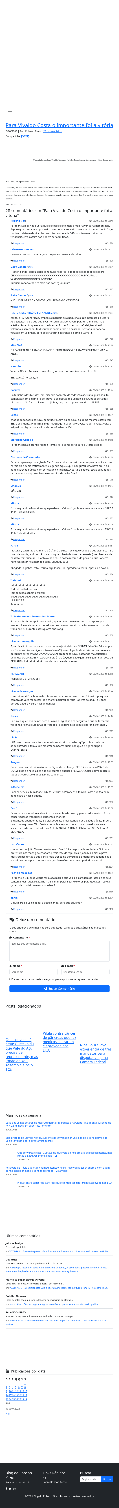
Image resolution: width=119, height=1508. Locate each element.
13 (19, 1391)
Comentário (21, 937)
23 (7, 1399)
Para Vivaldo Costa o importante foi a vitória (59, 125)
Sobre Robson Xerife (55, 1482)
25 (13, 1399)
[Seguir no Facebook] (54, 3)
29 (25, 1399)
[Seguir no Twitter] (58, 3)
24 (10, 1399)
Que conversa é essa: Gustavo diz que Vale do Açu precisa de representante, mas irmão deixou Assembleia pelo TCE (22, 1054)
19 (16, 1395)
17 (10, 1395)
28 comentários (52, 131)
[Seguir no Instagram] (63, 3)
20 (19, 1395)
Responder (19, 243)
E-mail (70, 966)
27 (19, 1399)
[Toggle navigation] (10, 110)
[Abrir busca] (112, 110)
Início (46, 1478)
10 (10, 1391)
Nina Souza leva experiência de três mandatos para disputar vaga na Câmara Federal (96, 1053)
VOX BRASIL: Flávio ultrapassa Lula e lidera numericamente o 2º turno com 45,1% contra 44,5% (58, 1251)
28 (22, 1399)
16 (7, 1395)
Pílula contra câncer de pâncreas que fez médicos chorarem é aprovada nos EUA (59, 1042)
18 (13, 1395)
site (23, 220)
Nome (17, 966)
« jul (8, 1413)
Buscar (107, 1479)
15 (25, 1391)
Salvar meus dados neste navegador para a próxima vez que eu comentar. (55, 979)
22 (25, 1395)
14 (22, 1391)
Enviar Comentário (61, 988)
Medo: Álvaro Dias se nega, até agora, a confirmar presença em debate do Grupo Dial (53, 1304)
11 (13, 1391)
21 (22, 1395)
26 (16, 1399)
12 (16, 1391)
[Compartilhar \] (21, 136)
